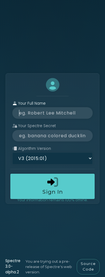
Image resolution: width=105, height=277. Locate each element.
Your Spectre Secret (36, 126)
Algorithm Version (34, 148)
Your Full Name (31, 103)
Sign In (52, 191)
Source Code (88, 266)
